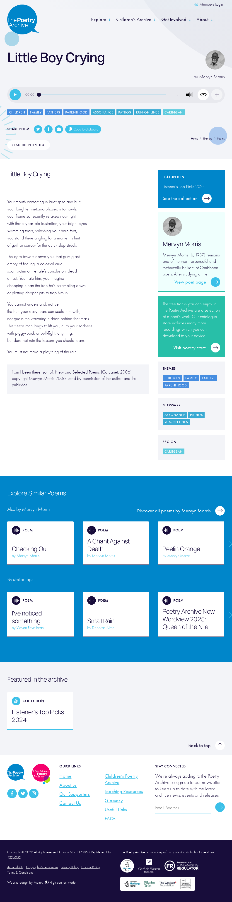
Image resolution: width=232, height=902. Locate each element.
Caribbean (173, 112)
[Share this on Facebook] (48, 129)
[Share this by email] (59, 129)
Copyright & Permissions (42, 867)
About (202, 19)
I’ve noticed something (27, 617)
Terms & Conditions (20, 873)
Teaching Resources (124, 791)
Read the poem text (29, 145)
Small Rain (101, 621)
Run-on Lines (148, 112)
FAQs (110, 819)
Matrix (38, 882)
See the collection (180, 198)
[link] (15, 94)
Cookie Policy (90, 867)
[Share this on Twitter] (38, 129)
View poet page (190, 282)
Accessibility (15, 867)
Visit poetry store (189, 348)
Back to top (199, 745)
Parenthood (76, 112)
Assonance (103, 112)
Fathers (53, 112)
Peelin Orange (181, 549)
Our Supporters (74, 794)
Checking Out (30, 549)
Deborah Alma (103, 627)
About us (68, 785)
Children (17, 112)
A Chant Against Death (108, 545)
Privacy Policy (70, 867)
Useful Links (116, 810)
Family (35, 112)
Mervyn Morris (212, 76)
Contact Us (70, 803)
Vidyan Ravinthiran (30, 627)
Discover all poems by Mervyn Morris (174, 511)
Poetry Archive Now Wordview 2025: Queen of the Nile (188, 619)
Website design (17, 882)
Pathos (124, 112)
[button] (189, 94)
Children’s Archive (133, 19)
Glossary (114, 800)
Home (65, 776)
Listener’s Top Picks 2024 (38, 716)
